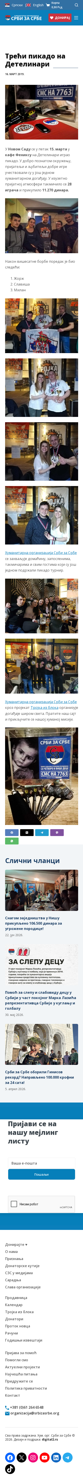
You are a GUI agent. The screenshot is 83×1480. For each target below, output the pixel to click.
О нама (11, 1251)
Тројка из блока (44, 707)
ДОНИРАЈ (62, 18)
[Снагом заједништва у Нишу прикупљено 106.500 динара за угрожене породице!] (41, 890)
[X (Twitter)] (27, 832)
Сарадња (13, 1280)
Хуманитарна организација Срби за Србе (41, 552)
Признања (14, 1258)
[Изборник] (76, 18)
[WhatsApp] (12, 841)
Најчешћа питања (21, 1374)
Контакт (12, 1395)
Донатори (14, 1319)
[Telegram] (42, 832)
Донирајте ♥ (16, 1244)
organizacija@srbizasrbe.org (34, 1413)
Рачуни (11, 1333)
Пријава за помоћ (21, 1352)
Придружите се (19, 1381)
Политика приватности (26, 1388)
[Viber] (57, 832)
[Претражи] (76, 5)
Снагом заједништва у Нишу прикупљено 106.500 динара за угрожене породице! (33, 923)
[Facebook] (12, 832)
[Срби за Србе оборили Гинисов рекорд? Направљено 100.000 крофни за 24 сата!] (41, 1044)
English (38, 5)
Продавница (16, 1297)
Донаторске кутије (22, 1265)
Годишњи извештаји (23, 1340)
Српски (17, 5)
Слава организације (23, 1287)
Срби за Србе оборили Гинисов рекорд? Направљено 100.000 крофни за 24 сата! (39, 1077)
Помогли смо (16, 1359)
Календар (14, 1304)
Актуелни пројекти (22, 1367)
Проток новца (17, 1326)
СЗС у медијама (19, 1272)
